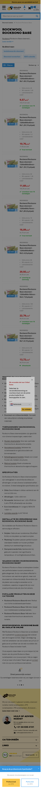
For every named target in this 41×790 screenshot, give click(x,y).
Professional (10, 783)
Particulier (29, 783)
